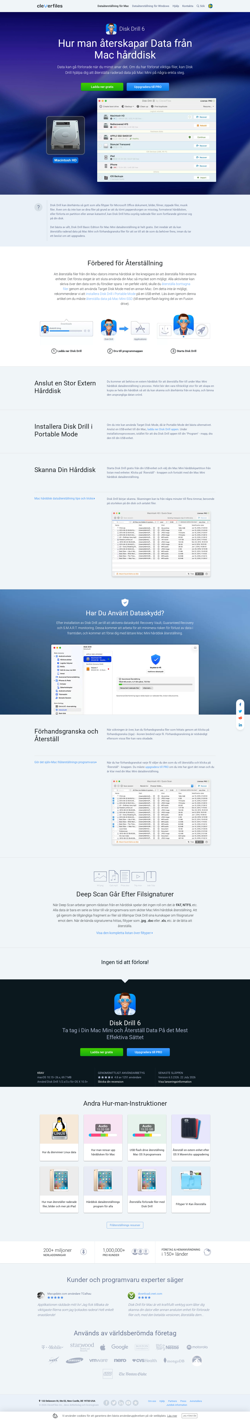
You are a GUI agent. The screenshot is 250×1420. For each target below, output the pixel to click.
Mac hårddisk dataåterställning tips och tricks (63, 498)
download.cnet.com (150, 1293)
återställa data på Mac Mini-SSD (109, 299)
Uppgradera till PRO (148, 1052)
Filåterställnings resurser (125, 1225)
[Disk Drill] (50, 6)
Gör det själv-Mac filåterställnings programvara (64, 762)
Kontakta (187, 6)
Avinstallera (196, 1401)
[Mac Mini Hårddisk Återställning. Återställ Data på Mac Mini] (240, 704)
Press (183, 1401)
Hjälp (176, 6)
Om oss (152, 1401)
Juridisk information (176, 1405)
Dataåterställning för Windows (150, 6)
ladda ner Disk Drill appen (162, 429)
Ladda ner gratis (101, 1052)
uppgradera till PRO (157, 767)
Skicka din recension (110, 1081)
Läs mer (172, 1415)
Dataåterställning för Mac (113, 6)
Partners (172, 1401)
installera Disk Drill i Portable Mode (111, 294)
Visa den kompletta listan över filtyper (123, 933)
